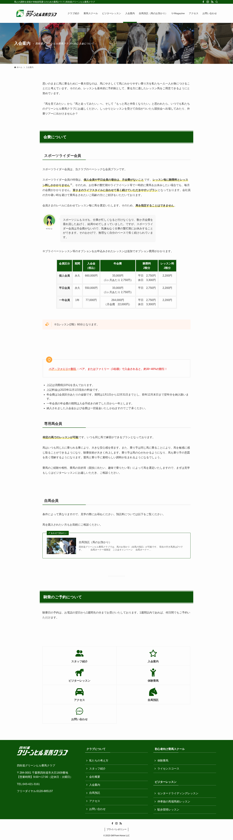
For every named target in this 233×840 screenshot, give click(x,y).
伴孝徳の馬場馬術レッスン (173, 801)
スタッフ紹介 (97, 768)
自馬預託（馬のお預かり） (95, 542)
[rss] (212, 2)
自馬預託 (94, 792)
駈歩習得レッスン (168, 809)
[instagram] (208, 2)
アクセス (94, 801)
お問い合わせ (97, 809)
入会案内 (94, 784)
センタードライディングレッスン (177, 793)
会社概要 (94, 776)
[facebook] (203, 2)
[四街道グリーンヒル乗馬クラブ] (36, 13)
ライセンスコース (168, 768)
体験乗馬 (162, 760)
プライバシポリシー (117, 829)
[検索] (216, 2)
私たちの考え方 (98, 760)
